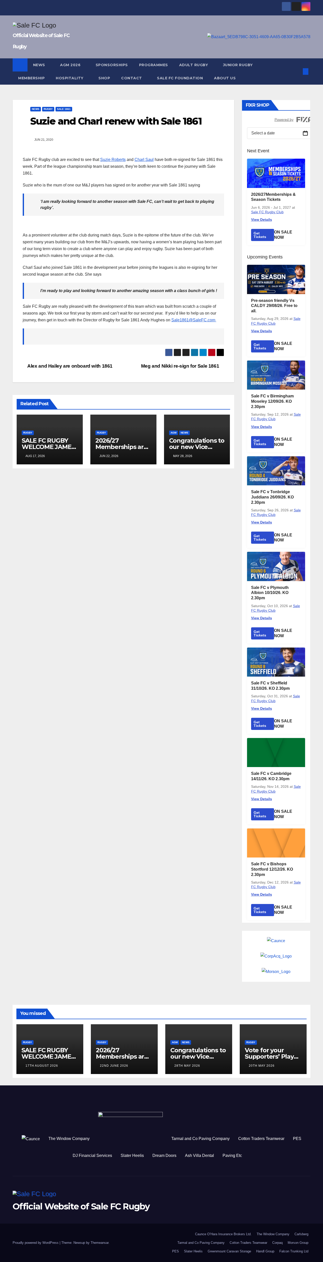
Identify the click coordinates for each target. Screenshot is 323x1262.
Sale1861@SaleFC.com (193, 320)
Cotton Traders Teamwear (261, 1138)
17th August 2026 (41, 1065)
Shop (104, 78)
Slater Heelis (132, 1155)
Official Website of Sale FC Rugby (81, 1206)
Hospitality (70, 78)
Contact (132, 78)
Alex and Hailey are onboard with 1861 (69, 366)
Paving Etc (232, 1155)
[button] (297, 71)
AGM (173, 432)
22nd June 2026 (114, 1065)
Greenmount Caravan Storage (229, 1251)
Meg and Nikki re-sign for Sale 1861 (180, 366)
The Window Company (69, 1138)
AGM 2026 (71, 65)
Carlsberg (301, 1234)
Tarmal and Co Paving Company (200, 1138)
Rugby (48, 109)
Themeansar (100, 1243)
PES (297, 1138)
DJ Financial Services (92, 1155)
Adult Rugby (194, 65)
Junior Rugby (238, 65)
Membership (31, 78)
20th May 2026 (262, 1065)
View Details (261, 220)
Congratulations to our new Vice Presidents (196, 447)
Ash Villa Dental (199, 1155)
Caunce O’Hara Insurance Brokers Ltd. (223, 1234)
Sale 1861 (64, 109)
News (39, 65)
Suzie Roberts (113, 159)
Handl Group (265, 1251)
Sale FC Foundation (180, 78)
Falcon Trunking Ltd (293, 1251)
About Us (225, 78)
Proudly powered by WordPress (36, 1243)
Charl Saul (144, 159)
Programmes (153, 65)
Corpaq (277, 1243)
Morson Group (298, 1243)
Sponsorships (112, 65)
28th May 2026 (187, 1065)
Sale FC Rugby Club (267, 212)
